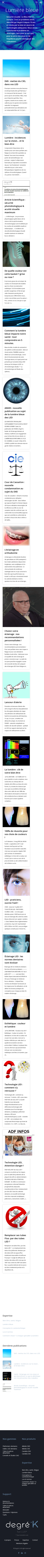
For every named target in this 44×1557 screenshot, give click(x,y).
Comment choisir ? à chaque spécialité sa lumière (20, 1336)
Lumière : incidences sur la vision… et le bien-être (15, 140)
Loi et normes (8, 1332)
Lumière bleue (8, 1324)
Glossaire (6, 1510)
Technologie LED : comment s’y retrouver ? (14, 1087)
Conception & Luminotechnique (14, 1328)
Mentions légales (22, 1543)
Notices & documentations (8, 1502)
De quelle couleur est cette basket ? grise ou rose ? (15, 274)
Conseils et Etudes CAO (11, 1455)
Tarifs (5, 1515)
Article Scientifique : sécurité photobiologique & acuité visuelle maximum (15, 206)
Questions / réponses (10, 1512)
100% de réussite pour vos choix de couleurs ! (16, 834)
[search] (37, 2)
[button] (41, 2)
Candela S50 (26, 1454)
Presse (16, 1540)
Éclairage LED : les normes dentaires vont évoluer (14, 959)
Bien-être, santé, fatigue (12, 1320)
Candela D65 (26, 1451)
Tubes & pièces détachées (8, 1452)
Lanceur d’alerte (13, 702)
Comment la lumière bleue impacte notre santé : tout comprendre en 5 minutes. (15, 337)
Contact (35, 1540)
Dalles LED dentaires (10, 1449)
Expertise (26, 1540)
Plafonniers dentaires (10, 1446)
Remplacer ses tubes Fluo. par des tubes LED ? (15, 1238)
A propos (7, 1540)
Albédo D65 (26, 1446)
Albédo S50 (26, 1449)
